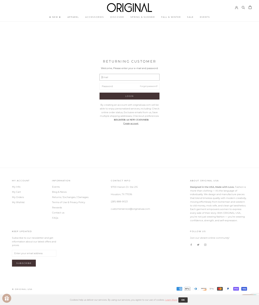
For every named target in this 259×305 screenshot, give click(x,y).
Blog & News (59, 191)
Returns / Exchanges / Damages (70, 197)
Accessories (94, 17)
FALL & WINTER (171, 17)
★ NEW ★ (55, 17)
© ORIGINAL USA (22, 289)
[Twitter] (198, 245)
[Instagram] (205, 245)
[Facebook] (191, 245)
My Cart (16, 191)
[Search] (243, 7)
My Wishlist (18, 202)
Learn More (171, 300)
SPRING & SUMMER (142, 17)
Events (205, 17)
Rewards (57, 207)
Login (129, 96)
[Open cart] (250, 7)
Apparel (73, 17)
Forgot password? (149, 86)
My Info (16, 186)
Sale (190, 17)
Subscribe (23, 263)
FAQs (55, 217)
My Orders (18, 197)
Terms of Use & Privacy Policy (68, 202)
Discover (117, 17)
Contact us (58, 212)
